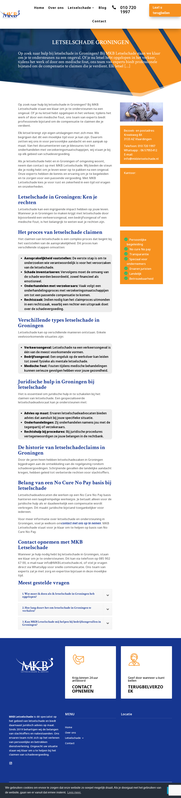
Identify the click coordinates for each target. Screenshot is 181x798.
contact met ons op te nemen (81, 523)
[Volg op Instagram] (10, 763)
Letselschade (79, 7)
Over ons (56, 7)
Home (39, 7)
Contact (99, 21)
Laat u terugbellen (161, 10)
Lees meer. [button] (74, 792)
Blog (102, 7)
